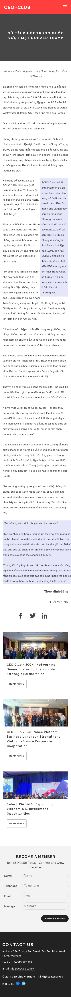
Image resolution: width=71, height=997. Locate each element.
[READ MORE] (17, 687)
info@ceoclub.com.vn (22, 968)
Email (7, 896)
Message (9, 906)
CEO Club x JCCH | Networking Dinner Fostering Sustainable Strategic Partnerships (31, 669)
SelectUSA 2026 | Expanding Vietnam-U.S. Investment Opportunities (30, 809)
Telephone (10, 886)
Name (8, 875)
